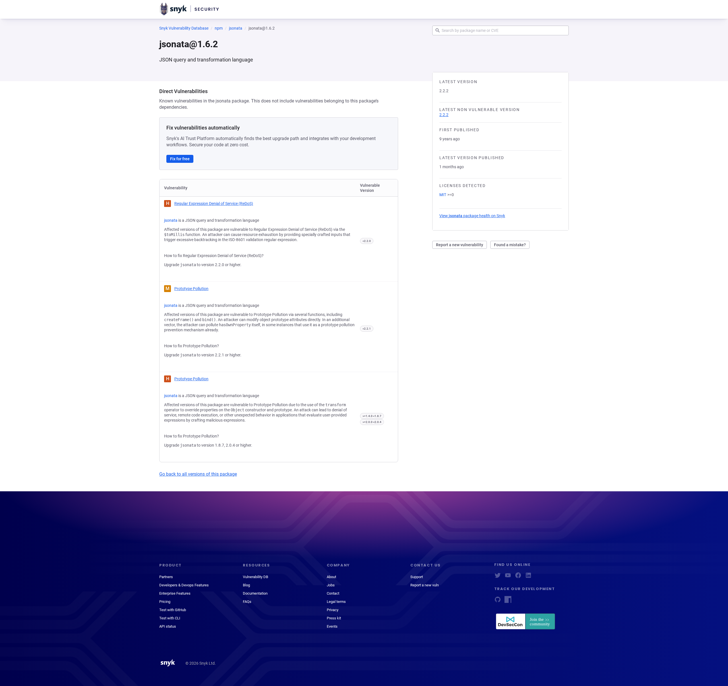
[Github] (497, 601)
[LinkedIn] (528, 577)
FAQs (247, 601)
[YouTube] (507, 577)
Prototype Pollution (191, 288)
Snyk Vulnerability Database (183, 28)
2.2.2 (443, 114)
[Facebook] (518, 577)
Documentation (255, 593)
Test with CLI (169, 618)
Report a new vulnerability (459, 245)
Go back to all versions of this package (198, 474)
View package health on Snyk (472, 215)
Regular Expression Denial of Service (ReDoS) (213, 203)
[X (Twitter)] (497, 577)
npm (219, 28)
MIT (442, 194)
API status (167, 626)
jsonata (235, 28)
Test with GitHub (172, 610)
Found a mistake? (510, 245)
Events (332, 626)
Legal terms (336, 601)
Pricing (164, 601)
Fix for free (180, 159)
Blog (246, 585)
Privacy (332, 610)
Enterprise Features (175, 593)
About (331, 577)
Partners (166, 577)
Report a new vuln (424, 585)
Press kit (334, 618)
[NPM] (507, 601)
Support (416, 577)
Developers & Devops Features (184, 585)
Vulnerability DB (255, 577)
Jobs (331, 585)
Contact (333, 593)
